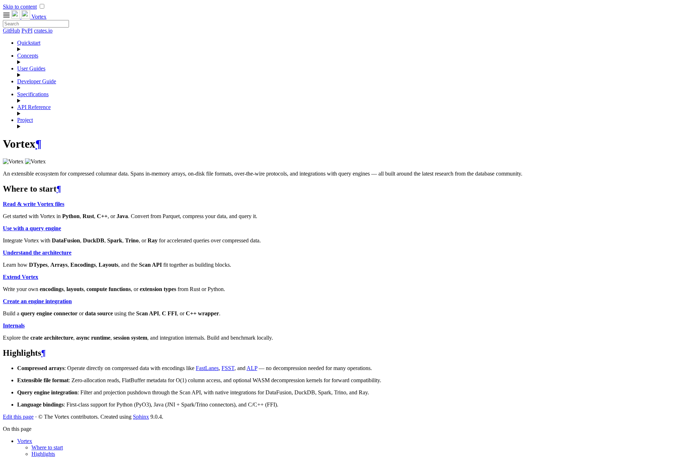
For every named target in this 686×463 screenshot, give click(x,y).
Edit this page (18, 417)
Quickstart (28, 43)
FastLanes (207, 368)
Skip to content (20, 7)
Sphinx (141, 417)
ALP (252, 368)
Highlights (43, 454)
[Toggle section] (350, 49)
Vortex (24, 441)
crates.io (43, 31)
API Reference (34, 107)
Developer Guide (36, 81)
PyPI (27, 31)
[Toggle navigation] (7, 17)
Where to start (47, 447)
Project (25, 120)
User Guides (31, 68)
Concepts (27, 56)
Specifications (33, 94)
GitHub (11, 31)
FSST (228, 368)
